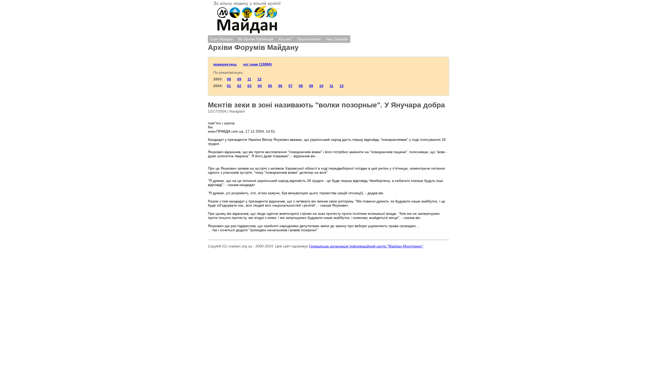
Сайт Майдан (221, 39)
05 (270, 86)
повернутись (225, 64)
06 (280, 86)
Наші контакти (309, 39)
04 (260, 86)
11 (249, 79)
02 (239, 86)
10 (321, 86)
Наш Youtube (337, 39)
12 (259, 79)
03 (249, 86)
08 (229, 79)
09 (239, 79)
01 (229, 86)
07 (290, 86)
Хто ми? (285, 39)
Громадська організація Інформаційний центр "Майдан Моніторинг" (366, 246)
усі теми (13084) (257, 64)
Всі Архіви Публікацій (255, 39)
